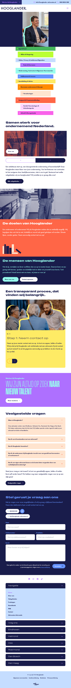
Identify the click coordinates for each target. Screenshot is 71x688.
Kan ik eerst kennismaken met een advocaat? (23, 439)
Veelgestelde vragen (14, 483)
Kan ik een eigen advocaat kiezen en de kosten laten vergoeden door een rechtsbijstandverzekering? (32, 464)
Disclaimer (43, 678)
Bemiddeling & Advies (26, 81)
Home (10, 592)
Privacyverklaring (52, 678)
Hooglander (40, 675)
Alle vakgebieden (13, 181)
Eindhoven (13, 630)
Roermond (14, 650)
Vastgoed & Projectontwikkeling (29, 100)
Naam (8, 522)
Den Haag (13, 663)
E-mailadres (40, 533)
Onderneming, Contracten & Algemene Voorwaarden (36, 71)
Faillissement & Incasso (28, 76)
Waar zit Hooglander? (15, 420)
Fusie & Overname (29, 65)
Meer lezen (11, 151)
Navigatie (13, 586)
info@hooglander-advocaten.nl (46, 2)
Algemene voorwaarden (20, 678)
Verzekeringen (28, 93)
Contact (10, 612)
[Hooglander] (13, 8)
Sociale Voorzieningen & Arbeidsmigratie (31, 107)
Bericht (7, 543)
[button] (21, 160)
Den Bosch (14, 656)
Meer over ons (9, 279)
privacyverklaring (45, 567)
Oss (10, 643)
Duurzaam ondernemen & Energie (32, 87)
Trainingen (11, 602)
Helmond (13, 636)
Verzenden (58, 566)
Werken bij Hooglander (9, 2)
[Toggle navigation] (67, 8)
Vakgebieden (12, 599)
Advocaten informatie (15, 615)
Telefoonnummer (11, 533)
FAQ (9, 609)
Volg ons (12, 623)
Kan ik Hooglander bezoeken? (18, 446)
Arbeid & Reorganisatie (28, 113)
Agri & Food (22, 49)
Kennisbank (12, 605)
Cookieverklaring (34, 678)
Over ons (11, 596)
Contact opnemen (27, 279)
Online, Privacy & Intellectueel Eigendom (32, 60)
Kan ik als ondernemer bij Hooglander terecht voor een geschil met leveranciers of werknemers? (34, 454)
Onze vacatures (13, 400)
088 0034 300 (13, 511)
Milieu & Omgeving (27, 54)
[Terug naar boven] (67, 684)
